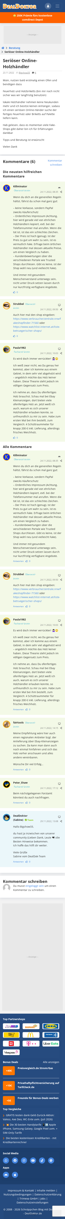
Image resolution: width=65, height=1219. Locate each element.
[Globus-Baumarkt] (30, 1026)
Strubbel (24, 305)
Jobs (43, 1198)
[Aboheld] (11, 1026)
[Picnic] (11, 1043)
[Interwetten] (11, 1034)
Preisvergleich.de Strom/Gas (35, 1068)
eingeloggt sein (34, 886)
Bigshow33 (24, 72)
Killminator (21, 188)
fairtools (24, 724)
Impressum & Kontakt (21, 1190)
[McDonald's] (30, 1034)
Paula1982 (21, 349)
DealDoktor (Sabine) (23, 817)
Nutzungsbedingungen (18, 1194)
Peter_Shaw (21, 784)
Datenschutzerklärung (47, 1194)
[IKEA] (50, 1026)
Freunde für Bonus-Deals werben (38, 1098)
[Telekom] (30, 1043)
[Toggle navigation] (57, 6)
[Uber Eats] (50, 1043)
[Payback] (50, 1034)
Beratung (14, 48)
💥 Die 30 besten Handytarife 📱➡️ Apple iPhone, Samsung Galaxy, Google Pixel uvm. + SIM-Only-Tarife (30, 1128)
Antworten (18, 561)
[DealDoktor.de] (19, 6)
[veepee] (11, 1052)
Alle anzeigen (51, 1062)
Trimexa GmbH (29, 1198)
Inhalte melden (46, 1190)
